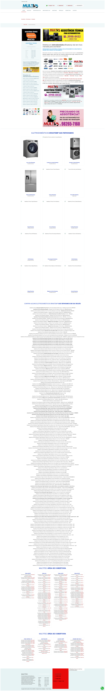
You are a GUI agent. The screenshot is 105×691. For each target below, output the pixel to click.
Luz (32, 652)
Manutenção (28, 19)
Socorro (49, 622)
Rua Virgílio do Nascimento (30, 644)
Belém (66, 579)
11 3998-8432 (69, 5)
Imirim (33, 580)
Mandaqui (32, 586)
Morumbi (49, 615)
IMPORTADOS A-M (37, 10)
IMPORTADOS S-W (46, 10)
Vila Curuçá (65, 613)
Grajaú (49, 592)
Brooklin (49, 577)
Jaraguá (82, 588)
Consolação (33, 647)
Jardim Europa (48, 602)
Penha (66, 603)
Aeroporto (49, 574)
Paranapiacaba (45, 643)
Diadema (49, 640)
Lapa (82, 591)
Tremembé (32, 588)
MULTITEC (29, 10)
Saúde (49, 621)
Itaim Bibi (49, 596)
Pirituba (82, 596)
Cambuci (32, 645)
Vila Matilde (65, 618)
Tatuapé (65, 611)
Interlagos (49, 594)
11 (66, 75)
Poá (65, 644)
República (32, 654)
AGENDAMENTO (78, 5)
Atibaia (82, 644)
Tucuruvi (32, 589)
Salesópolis (65, 651)
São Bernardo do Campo (45, 651)
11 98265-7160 (51, 5)
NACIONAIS (54, 10)
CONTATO (75, 10)
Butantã (82, 584)
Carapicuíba (82, 653)
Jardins (49, 609)
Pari (32, 653)
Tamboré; (82, 650)
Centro (33, 646)
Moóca (65, 596)
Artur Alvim (65, 578)
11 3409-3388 (73, 101)
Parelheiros (49, 616)
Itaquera (65, 591)
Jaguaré (82, 587)
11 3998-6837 (60, 5)
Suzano (65, 646)
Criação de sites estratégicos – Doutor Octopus (43, 688)
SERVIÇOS (61, 10)
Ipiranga (49, 595)
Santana (32, 587)
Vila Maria (32, 594)
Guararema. (66, 652)
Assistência (23, 19)
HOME (23, 10)
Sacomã (49, 618)
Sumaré (82, 603)
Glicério (33, 650)
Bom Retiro (33, 642)
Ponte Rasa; (66, 604)
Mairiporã (81, 643)
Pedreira (49, 617)
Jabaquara (49, 597)
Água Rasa (65, 574)
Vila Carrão (65, 611)
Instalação (33, 19)
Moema (49, 614)
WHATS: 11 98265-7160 (58, 681)
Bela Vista (32, 641)
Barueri (82, 648)
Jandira (82, 654)
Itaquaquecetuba (62, 641)
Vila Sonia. (82, 606)
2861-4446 (78, 101)
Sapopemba (65, 609)
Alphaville (82, 649)
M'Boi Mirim (49, 613)
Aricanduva (65, 577)
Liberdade (32, 651)
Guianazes (65, 588)
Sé (32, 659)
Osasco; (82, 647)
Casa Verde (33, 577)
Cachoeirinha (29, 576)
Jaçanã (33, 581)
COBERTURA (68, 10)
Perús (82, 594)
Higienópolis (29, 649)
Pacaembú (82, 592)
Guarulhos (82, 640)
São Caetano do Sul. (46, 653)
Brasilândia (33, 574)
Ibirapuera (49, 593)
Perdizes (82, 593)
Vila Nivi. (32, 597)
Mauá (49, 641)
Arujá (65, 645)
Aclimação (32, 640)
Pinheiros (81, 595)
